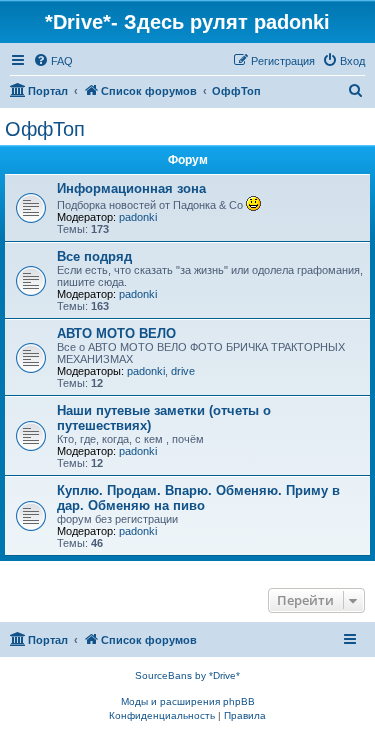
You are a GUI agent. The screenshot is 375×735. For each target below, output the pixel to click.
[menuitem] (53, 61)
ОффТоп (45, 129)
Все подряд (94, 256)
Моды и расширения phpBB (188, 701)
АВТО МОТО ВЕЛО (116, 333)
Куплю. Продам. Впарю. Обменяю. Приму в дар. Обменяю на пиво (198, 498)
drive (183, 371)
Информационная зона (131, 188)
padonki (138, 217)
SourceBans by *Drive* (187, 675)
